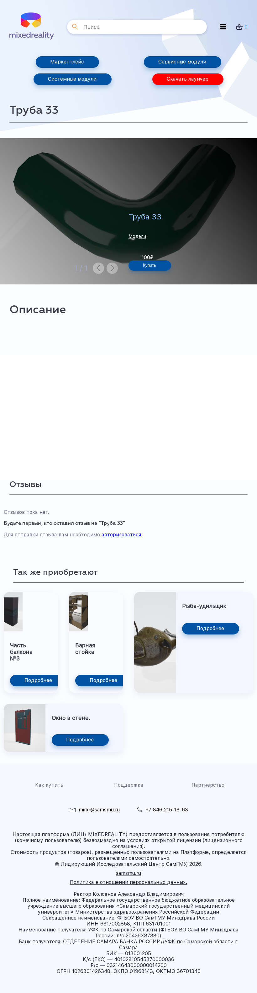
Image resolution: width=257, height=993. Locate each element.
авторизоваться (121, 535)
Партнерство (207, 785)
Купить (149, 265)
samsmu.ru (128, 873)
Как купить (49, 785)
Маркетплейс (67, 62)
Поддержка (128, 785)
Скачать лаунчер (187, 79)
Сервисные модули (182, 62)
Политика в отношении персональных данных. (128, 882)
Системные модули (72, 79)
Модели (137, 236)
